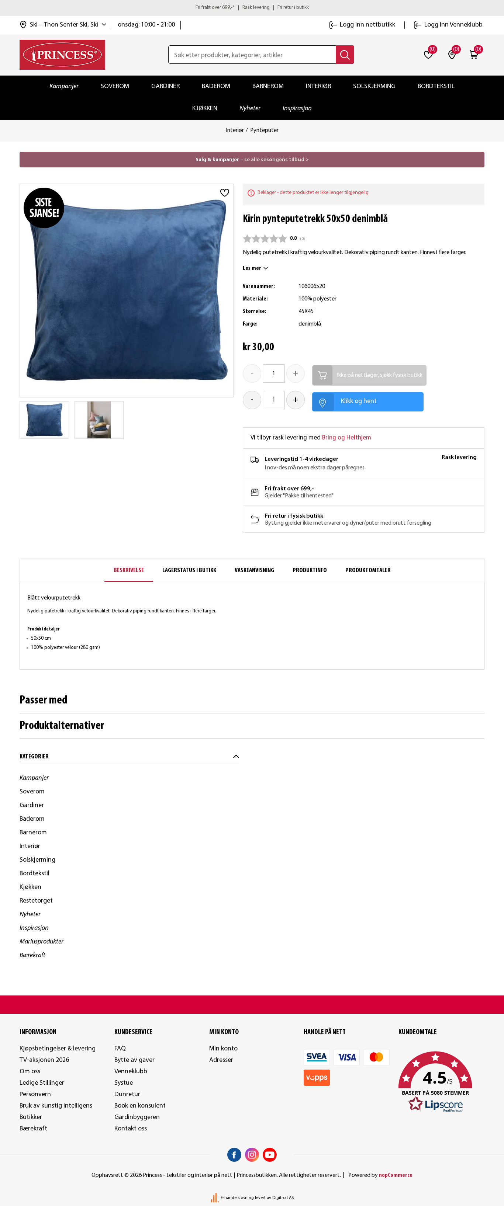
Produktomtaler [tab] (368, 570)
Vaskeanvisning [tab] (254, 570)
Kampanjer (64, 86)
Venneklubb (130, 1071)
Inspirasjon (297, 108)
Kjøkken (204, 108)
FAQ (120, 1048)
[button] (441, 1082)
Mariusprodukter (41, 941)
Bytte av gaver (134, 1060)
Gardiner (165, 86)
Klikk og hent (359, 401)
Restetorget (36, 900)
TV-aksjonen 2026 (44, 1060)
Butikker (31, 1117)
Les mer (252, 268)
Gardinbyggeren (137, 1117)
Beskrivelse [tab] (129, 570)
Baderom (216, 86)
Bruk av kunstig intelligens (56, 1105)
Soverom (115, 86)
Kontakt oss (130, 1128)
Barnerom (268, 86)
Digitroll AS (283, 1198)
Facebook (234, 1155)
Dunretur (127, 1094)
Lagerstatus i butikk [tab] (189, 570)
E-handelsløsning (237, 1198)
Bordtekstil (436, 86)
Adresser (221, 1060)
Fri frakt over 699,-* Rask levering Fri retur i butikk (252, 7)
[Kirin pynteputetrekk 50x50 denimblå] (44, 420)
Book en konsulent (140, 1105)
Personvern (35, 1094)
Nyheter (249, 108)
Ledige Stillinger (42, 1083)
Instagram (252, 1155)
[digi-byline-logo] (215, 1198)
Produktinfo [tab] (310, 570)
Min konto (223, 1048)
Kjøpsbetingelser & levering (58, 1048)
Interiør (318, 86)
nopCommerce (395, 1175)
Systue (123, 1083)
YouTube (270, 1155)
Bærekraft (32, 955)
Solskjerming (374, 86)
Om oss (30, 1071)
